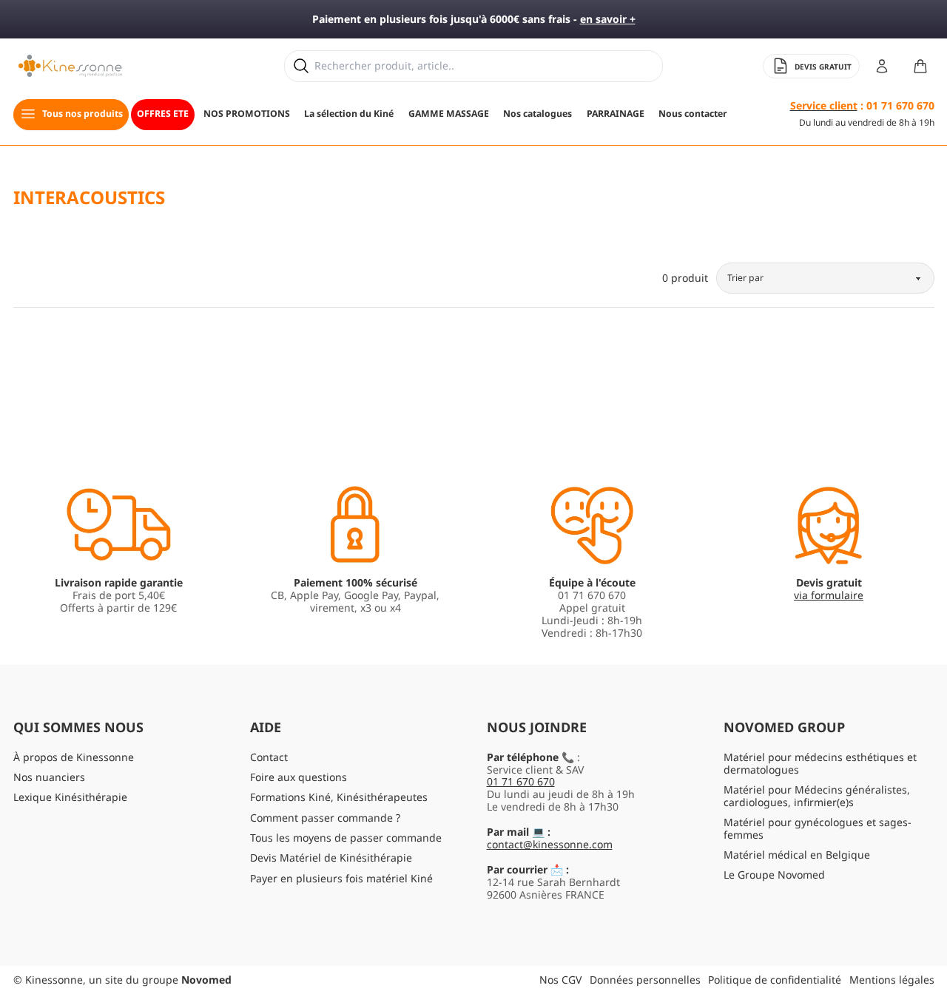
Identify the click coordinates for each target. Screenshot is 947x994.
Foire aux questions (298, 777)
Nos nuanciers (49, 777)
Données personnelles (645, 980)
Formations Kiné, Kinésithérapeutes (339, 797)
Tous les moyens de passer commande (346, 838)
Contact (269, 757)
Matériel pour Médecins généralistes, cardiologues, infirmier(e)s (817, 795)
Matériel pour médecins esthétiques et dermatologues (820, 763)
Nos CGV (560, 980)
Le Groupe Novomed (774, 875)
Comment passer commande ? (325, 818)
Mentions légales (891, 980)
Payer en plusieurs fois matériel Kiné (341, 878)
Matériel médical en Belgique (797, 855)
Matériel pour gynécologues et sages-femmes (817, 828)
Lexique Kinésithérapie (70, 797)
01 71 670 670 (521, 781)
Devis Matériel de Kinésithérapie (331, 858)
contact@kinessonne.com (550, 844)
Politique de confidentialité (774, 980)
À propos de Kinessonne (73, 757)
